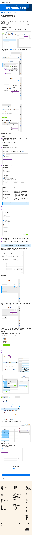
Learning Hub (27, 498)
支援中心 (2, 12)
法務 (1, 502)
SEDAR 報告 (15, 507)
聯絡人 (26, 500)
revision (11, 49)
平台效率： (8, 12)
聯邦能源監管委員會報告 (17, 494)
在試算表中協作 (14, 12)
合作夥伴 (2, 494)
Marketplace (3, 493)
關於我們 (26, 511)
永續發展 (2, 501)
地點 (26, 507)
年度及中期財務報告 (16, 487)
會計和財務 (2, 499)
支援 (26, 493)
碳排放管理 (14, 489)
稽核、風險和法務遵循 (4, 500)
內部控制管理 (15, 498)
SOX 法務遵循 (15, 508)
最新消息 (26, 518)
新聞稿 (26, 519)
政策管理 (14, 504)
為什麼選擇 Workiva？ (4, 487)
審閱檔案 (3, 478)
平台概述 (2, 486)
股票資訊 (26, 517)
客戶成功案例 (27, 488)
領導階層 (26, 505)
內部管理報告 (15, 499)
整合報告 (2, 489)
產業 (1, 505)
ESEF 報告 (14, 493)
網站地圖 (2, 529)
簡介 (26, 504)
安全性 (2, 495)
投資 (1, 508)
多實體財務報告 (15, 503)
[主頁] (6, 2)
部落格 (26, 487)
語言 (2, 525)
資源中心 (26, 486)
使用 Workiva (5, 12)
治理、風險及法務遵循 (16, 497)
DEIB (26, 506)
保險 (1, 507)
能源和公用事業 (3, 509)
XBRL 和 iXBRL (15, 510)
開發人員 (26, 499)
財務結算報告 (15, 495)
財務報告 (26, 516)
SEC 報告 (14, 506)
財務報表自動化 (15, 496)
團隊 (1, 498)
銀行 (1, 506)
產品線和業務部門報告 (16, 505)
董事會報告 (14, 488)
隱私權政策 (2, 528)
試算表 (11, 12)
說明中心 (26, 494)
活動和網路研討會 (28, 489)
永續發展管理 (15, 509)
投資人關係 (27, 515)
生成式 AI (2, 488)
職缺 (26, 510)
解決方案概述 (15, 486)
